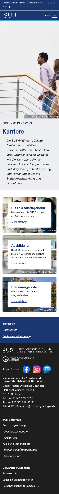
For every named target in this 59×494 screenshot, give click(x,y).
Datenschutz (10, 329)
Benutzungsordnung (14, 425)
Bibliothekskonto (34, 3)
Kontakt (6, 3)
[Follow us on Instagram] (37, 369)
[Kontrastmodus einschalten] (10, 7)
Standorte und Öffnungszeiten (20, 449)
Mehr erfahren (19, 221)
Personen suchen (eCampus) (19, 485)
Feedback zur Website (15, 431)
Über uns (16, 123)
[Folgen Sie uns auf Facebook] (26, 369)
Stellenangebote (12, 456)
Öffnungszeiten (18, 3)
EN (54, 3)
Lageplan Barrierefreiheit (17, 479)
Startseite (8, 473)
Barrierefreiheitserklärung (17, 336)
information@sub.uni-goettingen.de (35, 406)
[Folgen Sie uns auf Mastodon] (47, 369)
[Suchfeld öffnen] (5, 7)
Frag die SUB (10, 437)
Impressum (9, 323)
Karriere (27, 123)
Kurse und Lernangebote (16, 443)
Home (6, 123)
